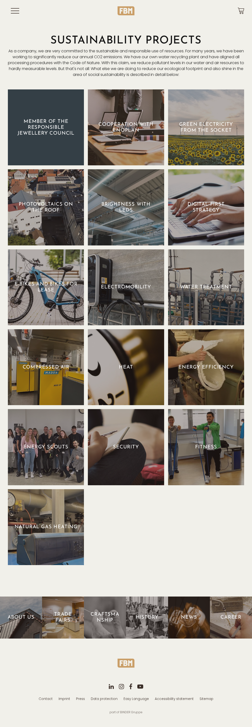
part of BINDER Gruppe (126, 712)
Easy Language (136, 699)
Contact (46, 699)
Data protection (104, 699)
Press (80, 699)
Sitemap (206, 699)
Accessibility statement (174, 699)
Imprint (64, 699)
